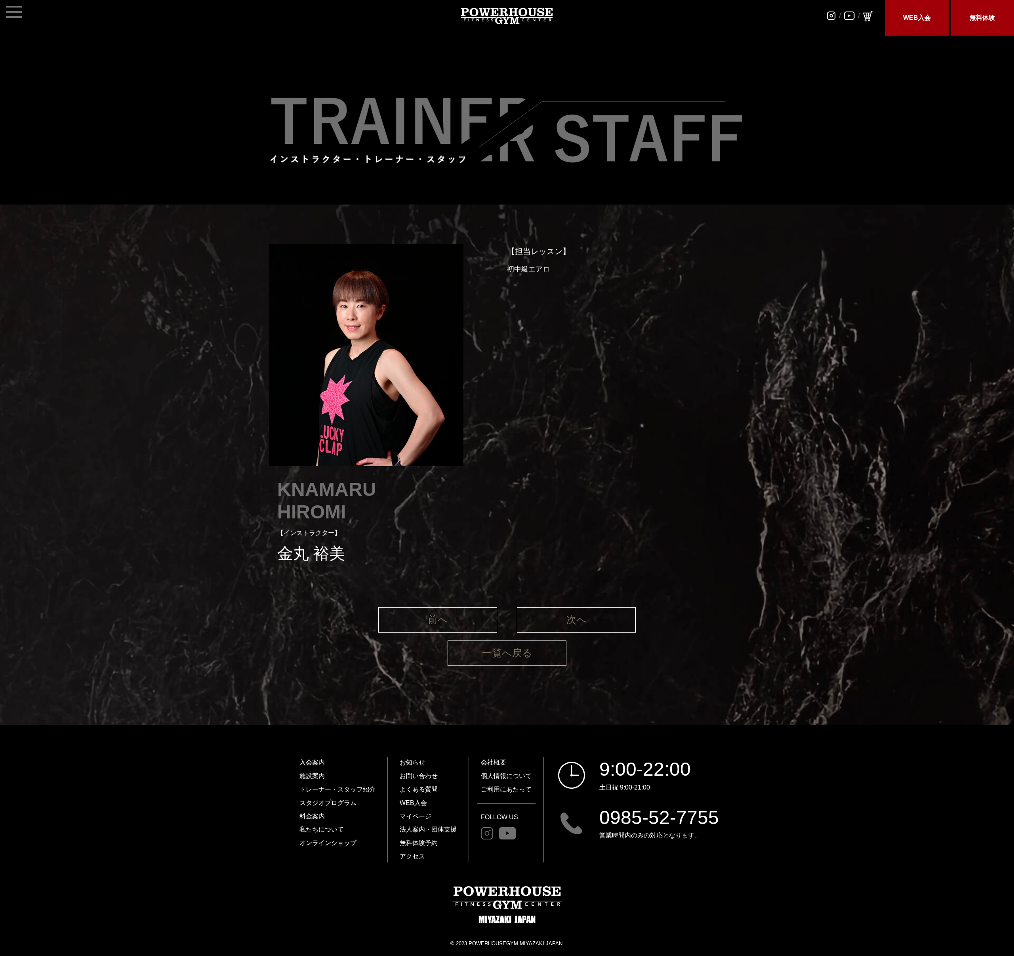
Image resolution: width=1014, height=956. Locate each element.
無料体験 (982, 17)
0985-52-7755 (659, 817)
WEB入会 (917, 17)
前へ (438, 619)
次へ (576, 619)
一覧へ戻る (507, 653)
